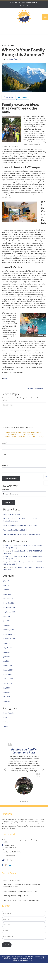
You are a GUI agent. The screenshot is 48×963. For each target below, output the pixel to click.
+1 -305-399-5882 (9, 856)
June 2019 (6, 657)
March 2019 (7, 665)
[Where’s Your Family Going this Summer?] (24, 77)
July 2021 (6, 581)
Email (4, 454)
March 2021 (7, 594)
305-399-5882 (16, 2)
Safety (5, 722)
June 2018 (6, 692)
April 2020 (6, 625)
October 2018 (8, 679)
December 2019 (8, 634)
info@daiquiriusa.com (30, 2)
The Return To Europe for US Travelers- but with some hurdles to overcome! (22, 520)
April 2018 (6, 701)
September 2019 (9, 643)
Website (5, 466)
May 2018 (6, 697)
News (5, 379)
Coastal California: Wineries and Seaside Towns (20, 525)
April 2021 (6, 589)
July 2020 (6, 616)
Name (4, 443)
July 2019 (6, 652)
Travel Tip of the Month (35, 388)
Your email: (6, 490)
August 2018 (7, 683)
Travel (5, 726)
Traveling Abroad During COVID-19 (15, 530)
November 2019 (9, 639)
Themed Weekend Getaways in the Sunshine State (21, 534)
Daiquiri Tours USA (15, 59)
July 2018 (6, 688)
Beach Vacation (8, 713)
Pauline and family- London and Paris (24, 750)
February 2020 (8, 630)
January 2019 (8, 670)
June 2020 (6, 621)
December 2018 (8, 674)
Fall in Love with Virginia (11, 514)
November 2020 (9, 607)
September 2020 (9, 612)
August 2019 (7, 648)
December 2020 (8, 603)
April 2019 (6, 661)
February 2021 (8, 598)
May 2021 (6, 585)
